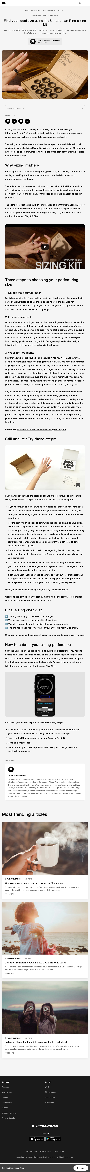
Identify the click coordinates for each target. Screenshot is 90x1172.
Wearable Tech (36, 11)
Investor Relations (9, 1113)
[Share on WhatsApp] (27, 121)
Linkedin (50, 1103)
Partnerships (7, 1103)
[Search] (79, 3)
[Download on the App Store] (37, 1139)
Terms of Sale (31, 1151)
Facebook (51, 1097)
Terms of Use (59, 1151)
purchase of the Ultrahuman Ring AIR (61, 204)
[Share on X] (14, 121)
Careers (5, 1097)
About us (5, 1087)
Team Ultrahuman (53, 40)
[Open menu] (85, 3)
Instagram (52, 1092)
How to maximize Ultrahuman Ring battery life (41, 429)
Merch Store (7, 1092)
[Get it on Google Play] (53, 1139)
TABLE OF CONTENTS (15, 108)
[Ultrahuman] (4, 3)
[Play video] (45, 246)
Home (27, 11)
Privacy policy (45, 1151)
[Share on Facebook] (20, 121)
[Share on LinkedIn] (7, 121)
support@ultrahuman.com (23, 578)
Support (5, 1108)
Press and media (8, 1118)
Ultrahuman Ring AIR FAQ (25, 216)
